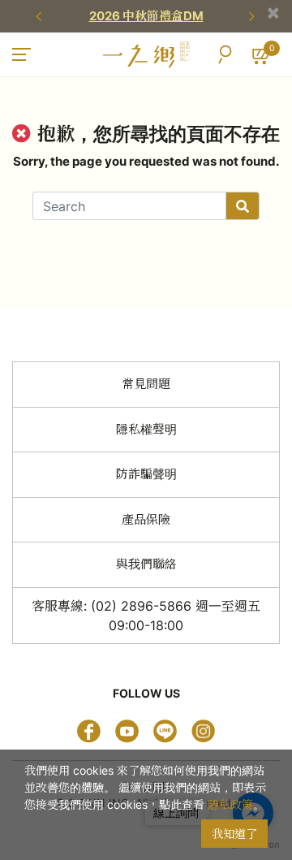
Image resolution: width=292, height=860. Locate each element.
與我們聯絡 (146, 564)
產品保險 (146, 519)
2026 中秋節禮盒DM (146, 16)
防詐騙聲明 (146, 474)
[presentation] (40, 16)
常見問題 (146, 383)
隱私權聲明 (146, 429)
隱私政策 (230, 804)
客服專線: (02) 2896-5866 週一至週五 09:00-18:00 (146, 615)
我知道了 (234, 834)
